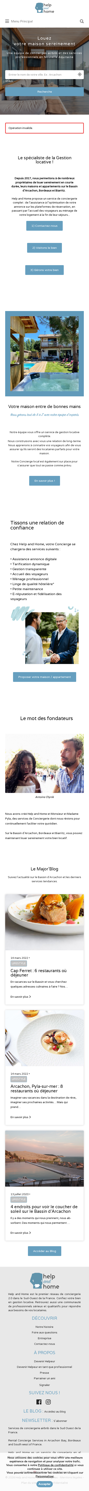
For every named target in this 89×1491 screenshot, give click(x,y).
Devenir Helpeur (44, 1361)
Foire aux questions (44, 1332)
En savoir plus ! (44, 481)
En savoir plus (19, 996)
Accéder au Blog (44, 1251)
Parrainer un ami (44, 1378)
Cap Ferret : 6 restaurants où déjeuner (39, 973)
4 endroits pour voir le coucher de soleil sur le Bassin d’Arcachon (44, 1209)
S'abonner (60, 1421)
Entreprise (44, 1338)
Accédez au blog (55, 1411)
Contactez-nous (44, 1344)
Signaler (44, 1385)
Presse (44, 1373)
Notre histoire (44, 1327)
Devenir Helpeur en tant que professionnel (44, 1367)
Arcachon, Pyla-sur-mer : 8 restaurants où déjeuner (37, 1089)
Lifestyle (19, 963)
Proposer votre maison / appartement (44, 677)
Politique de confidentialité (55, 1465)
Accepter (44, 1484)
